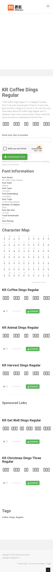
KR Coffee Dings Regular (20, 290)
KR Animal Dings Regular (20, 328)
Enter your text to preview (15, 135)
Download (34, 311)
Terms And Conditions (37, 563)
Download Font (16, 156)
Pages (49, 563)
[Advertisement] (26, 41)
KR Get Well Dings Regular (21, 420)
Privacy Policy (22, 563)
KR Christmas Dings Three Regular (21, 459)
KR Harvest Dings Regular (21, 365)
